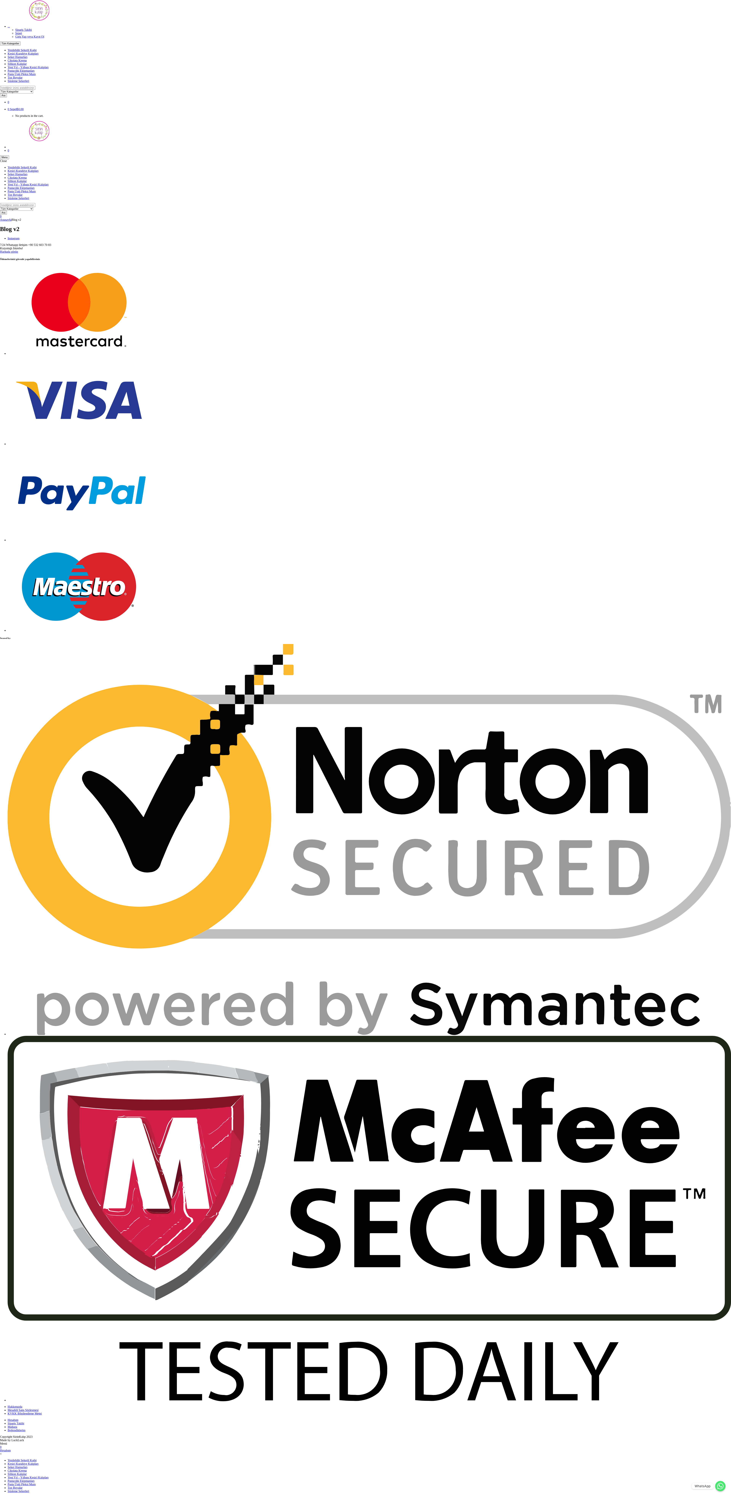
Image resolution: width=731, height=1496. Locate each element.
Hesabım (13, 1420)
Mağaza (12, 1426)
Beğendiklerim (16, 1430)
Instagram (13, 238)
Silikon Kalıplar (17, 63)
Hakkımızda (15, 1406)
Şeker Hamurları (17, 57)
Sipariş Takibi (23, 29)
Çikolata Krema (17, 60)
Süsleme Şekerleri (18, 81)
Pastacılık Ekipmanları (21, 70)
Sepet (18, 33)
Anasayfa (5, 219)
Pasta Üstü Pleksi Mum (22, 74)
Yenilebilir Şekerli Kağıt (22, 50)
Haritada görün (9, 251)
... (9, 26)
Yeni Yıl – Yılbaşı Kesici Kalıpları (28, 67)
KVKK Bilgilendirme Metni (25, 1413)
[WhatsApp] (720, 1486)
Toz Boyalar (15, 77)
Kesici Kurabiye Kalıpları (23, 53)
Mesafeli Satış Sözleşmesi (23, 1410)
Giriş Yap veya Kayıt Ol (29, 36)
